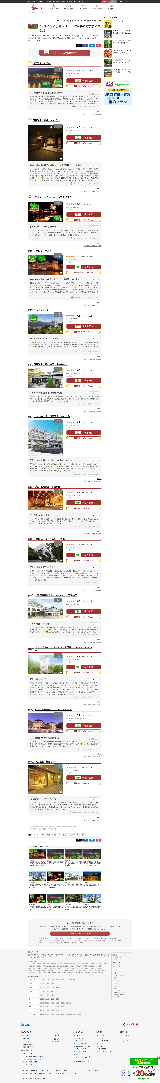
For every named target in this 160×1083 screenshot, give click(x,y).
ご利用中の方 (124, 1032)
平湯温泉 (85, 968)
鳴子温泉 (72, 963)
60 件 (90, 601)
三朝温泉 (65, 970)
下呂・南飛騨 (62, 835)
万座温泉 (38, 966)
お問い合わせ (25, 1071)
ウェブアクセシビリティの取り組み (51, 1071)
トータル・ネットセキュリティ (32, 1059)
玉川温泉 (38, 972)
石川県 (47, 995)
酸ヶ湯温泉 (32, 972)
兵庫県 (57, 1003)
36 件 (90, 127)
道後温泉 (50, 970)
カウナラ (116, 986)
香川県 (47, 1010)
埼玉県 (42, 987)
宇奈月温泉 (72, 968)
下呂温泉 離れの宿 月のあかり (51, 364)
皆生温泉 (78, 970)
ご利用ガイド (117, 959)
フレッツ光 (79, 1041)
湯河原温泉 (92, 966)
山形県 (68, 979)
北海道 (42, 979)
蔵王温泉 (92, 963)
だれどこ (116, 968)
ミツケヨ (116, 988)
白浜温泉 (37, 970)
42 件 (90, 370)
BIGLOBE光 (26, 1039)
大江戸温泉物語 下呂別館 (47, 486)
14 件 (90, 767)
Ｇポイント (117, 964)
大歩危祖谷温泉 (78, 972)
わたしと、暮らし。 (119, 975)
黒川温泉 (97, 970)
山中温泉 (57, 968)
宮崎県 (68, 1014)
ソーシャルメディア (105, 1052)
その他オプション (28, 1065)
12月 (77, 835)
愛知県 (52, 999)
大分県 (63, 1014)
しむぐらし (57, 1042)
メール (124, 1038)
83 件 (90, 316)
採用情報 (101, 1046)
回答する (105, 1)
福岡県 (42, 1014)
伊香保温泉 (32, 966)
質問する (113, 1)
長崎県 (52, 1014)
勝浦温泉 (44, 970)
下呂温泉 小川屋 (43, 251)
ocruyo (115, 971)
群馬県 (47, 983)
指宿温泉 (100, 972)
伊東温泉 (98, 966)
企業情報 (99, 1032)
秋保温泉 (79, 963)
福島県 (73, 979)
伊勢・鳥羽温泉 (62, 972)
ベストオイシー (118, 979)
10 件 (90, 656)
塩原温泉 (59, 966)
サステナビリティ (104, 1041)
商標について (60, 1074)
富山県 (42, 995)
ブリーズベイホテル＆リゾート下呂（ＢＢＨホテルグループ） (63, 649)
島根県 (47, 1006)
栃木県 (42, 983)
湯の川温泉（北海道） (56, 963)
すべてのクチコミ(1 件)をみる (92, 359)
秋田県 (63, 979)
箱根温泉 (54, 972)
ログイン (129, 1)
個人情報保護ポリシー (70, 1071)
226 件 (91, 204)
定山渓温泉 (32, 963)
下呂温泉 (71, 835)
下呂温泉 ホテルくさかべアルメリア (52, 197)
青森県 (47, 979)
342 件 (91, 70)
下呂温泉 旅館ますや (46, 761)
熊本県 (57, 1014)
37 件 (90, 422)
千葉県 (47, 987)
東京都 (52, 987)
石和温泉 (84, 966)
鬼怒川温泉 (52, 966)
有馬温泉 (31, 970)
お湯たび (116, 973)
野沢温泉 (65, 966)
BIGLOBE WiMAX (28, 1047)
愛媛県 (52, 1010)
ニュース (101, 1043)
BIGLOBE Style (103, 1049)
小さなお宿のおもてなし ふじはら (53, 709)
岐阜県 (54, 835)
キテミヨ (116, 977)
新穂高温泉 (93, 968)
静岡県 (42, 999)
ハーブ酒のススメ (118, 996)
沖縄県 (79, 1014)
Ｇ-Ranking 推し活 (119, 992)
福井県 (52, 995)
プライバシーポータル (85, 1071)
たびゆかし (117, 990)
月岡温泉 (78, 966)
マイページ (123, 1)
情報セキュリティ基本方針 (46, 1074)
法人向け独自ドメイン (82, 1062)
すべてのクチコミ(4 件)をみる (92, 191)
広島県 (57, 1006)
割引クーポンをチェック (85, 86)
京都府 (47, 1003)
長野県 (47, 991)
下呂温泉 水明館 (42, 63)
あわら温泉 (65, 968)
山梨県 (42, 991)
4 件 (90, 715)
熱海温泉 (94, 972)
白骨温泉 (72, 966)
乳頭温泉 (66, 963)
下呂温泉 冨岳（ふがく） (46, 120)
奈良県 (63, 1003)
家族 (43, 835)
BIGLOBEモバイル (28, 1044)
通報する (99, 111)
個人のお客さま (26, 1032)
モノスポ (116, 981)
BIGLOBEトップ (71, 1074)
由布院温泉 (87, 972)
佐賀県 (47, 1014)
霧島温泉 (104, 970)
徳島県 (42, 1010)
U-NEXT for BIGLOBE (30, 1062)
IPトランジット (80, 1054)
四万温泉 (45, 966)
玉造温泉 (72, 970)
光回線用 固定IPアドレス (83, 1046)
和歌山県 (68, 1003)
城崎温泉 (99, 968)
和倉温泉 (51, 968)
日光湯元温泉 (46, 972)
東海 (48, 835)
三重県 (57, 999)
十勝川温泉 (46, 963)
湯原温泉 (84, 970)
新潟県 (52, 991)
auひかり (26, 1042)
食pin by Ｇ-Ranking (119, 994)
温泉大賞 (56, 1039)
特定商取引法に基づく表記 (28, 1074)
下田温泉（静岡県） (41, 968)
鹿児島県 (73, 1014)
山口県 (63, 1006)
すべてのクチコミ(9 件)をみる (92, 114)
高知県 (57, 1010)
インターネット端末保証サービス (33, 1056)
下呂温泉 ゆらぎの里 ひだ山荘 (51, 539)
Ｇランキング (117, 966)
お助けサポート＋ (28, 1054)
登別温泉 (38, 963)
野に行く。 (117, 983)
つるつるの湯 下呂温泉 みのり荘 (52, 416)
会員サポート (126, 1041)
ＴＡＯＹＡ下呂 (41, 310)
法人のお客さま (78, 1032)
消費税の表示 (35, 1071)
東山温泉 (85, 963)
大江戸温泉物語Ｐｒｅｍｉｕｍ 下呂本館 (56, 595)
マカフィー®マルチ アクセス (84, 1058)
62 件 (90, 492)
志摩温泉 (70, 972)
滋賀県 (42, 1003)
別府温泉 (91, 970)
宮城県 (57, 979)
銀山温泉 (98, 963)
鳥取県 (42, 1006)
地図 (70, 76)
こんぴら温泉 (58, 970)
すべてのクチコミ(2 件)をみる (92, 246)
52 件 (90, 544)
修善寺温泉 (32, 968)
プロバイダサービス (81, 1043)
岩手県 (52, 979)
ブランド (101, 1038)
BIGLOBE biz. (80, 1035)
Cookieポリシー (99, 1071)
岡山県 (52, 1006)
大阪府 (52, 1003)
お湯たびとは (117, 957)
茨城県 (52, 983)
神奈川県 (58, 987)
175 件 (91, 256)
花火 (83, 835)
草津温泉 (104, 963)
